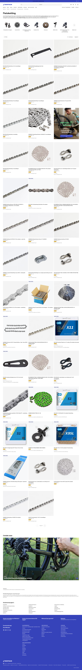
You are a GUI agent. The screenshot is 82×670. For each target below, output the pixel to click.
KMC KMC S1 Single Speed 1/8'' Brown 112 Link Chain (13, 447)
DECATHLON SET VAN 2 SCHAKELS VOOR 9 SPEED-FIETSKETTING (66, 272)
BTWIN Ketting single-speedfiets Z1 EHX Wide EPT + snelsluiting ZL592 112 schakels (15, 414)
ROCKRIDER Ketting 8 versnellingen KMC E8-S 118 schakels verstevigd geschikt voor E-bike (39, 169)
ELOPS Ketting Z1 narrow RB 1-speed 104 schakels (63, 481)
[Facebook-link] (4, 630)
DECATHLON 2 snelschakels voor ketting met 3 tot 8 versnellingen (64, 378)
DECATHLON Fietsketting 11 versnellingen (11, 168)
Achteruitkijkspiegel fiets (58, 611)
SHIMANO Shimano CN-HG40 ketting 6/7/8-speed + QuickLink (15, 481)
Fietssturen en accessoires (7, 610)
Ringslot (55, 610)
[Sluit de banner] (78, 1)
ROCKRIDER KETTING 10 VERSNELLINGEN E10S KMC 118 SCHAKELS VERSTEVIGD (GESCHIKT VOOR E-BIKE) (40, 378)
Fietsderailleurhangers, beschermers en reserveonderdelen (64, 31)
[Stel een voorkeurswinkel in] (71, 4)
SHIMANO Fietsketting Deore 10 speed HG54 (62, 100)
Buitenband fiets (57, 608)
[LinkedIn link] (10, 630)
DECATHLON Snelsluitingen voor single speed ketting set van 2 (40, 272)
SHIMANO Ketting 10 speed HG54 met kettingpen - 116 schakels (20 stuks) (40, 308)
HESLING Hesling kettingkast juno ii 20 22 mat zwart (13, 377)
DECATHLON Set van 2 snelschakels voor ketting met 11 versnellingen (39, 482)
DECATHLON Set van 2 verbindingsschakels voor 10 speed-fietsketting (65, 169)
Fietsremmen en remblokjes (59, 604)
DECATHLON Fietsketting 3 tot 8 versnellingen (11, 66)
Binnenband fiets (6, 608)
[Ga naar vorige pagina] (37, 526)
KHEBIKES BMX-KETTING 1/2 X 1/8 (34, 413)
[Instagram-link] (8, 630)
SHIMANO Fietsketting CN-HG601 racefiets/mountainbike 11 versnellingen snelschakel (65, 67)
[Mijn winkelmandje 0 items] (78, 4)
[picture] (15, 52)
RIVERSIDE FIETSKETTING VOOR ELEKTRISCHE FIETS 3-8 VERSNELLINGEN (64, 308)
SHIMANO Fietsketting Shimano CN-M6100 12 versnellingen (39, 134)
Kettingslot (31, 612)
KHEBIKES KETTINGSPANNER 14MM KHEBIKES (36, 447)
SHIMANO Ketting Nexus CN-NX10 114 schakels (12, 517)
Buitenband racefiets (32, 607)
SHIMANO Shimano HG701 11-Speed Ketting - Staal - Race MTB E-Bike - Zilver (15, 343)
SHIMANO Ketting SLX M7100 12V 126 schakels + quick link (14, 239)
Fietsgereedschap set (32, 604)
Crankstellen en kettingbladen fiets (27, 30)
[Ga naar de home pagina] (7, 4)
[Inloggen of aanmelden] (75, 4)
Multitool (4, 612)
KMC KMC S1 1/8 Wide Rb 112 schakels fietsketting (63, 413)
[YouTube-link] (6, 630)
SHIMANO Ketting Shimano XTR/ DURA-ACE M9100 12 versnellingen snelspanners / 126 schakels (13, 205)
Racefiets (30, 610)
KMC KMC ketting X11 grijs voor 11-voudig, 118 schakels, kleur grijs (66, 342)
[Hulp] (73, 4)
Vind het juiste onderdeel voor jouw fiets (66, 136)
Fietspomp (56, 607)
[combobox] (77, 36)
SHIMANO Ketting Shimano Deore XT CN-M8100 (37, 239)
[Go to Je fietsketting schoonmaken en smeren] (77, 578)
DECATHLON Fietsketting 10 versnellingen (11, 100)
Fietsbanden (5, 611)
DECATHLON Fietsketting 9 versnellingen (36, 100)
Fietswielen (5, 604)
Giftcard (76, 7)
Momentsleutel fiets (32, 611)
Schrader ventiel (6, 607)
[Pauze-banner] (76, 1)
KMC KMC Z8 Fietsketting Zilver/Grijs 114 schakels (37, 204)
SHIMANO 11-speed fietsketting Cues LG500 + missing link (14, 272)
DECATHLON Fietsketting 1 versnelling (10, 134)
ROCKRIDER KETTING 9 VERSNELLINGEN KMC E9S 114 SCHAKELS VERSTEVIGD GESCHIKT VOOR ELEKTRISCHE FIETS (66, 205)
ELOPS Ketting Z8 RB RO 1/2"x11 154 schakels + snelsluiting (14, 307)
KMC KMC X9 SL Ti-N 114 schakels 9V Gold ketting (63, 447)
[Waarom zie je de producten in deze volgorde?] (67, 36)
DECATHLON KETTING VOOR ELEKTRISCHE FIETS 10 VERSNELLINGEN (38, 343)
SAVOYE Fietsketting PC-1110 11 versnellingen (37, 517)
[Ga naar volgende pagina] (45, 526)
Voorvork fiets (31, 608)
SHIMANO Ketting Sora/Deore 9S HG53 (61, 239)
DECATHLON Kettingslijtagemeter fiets (35, 66)
